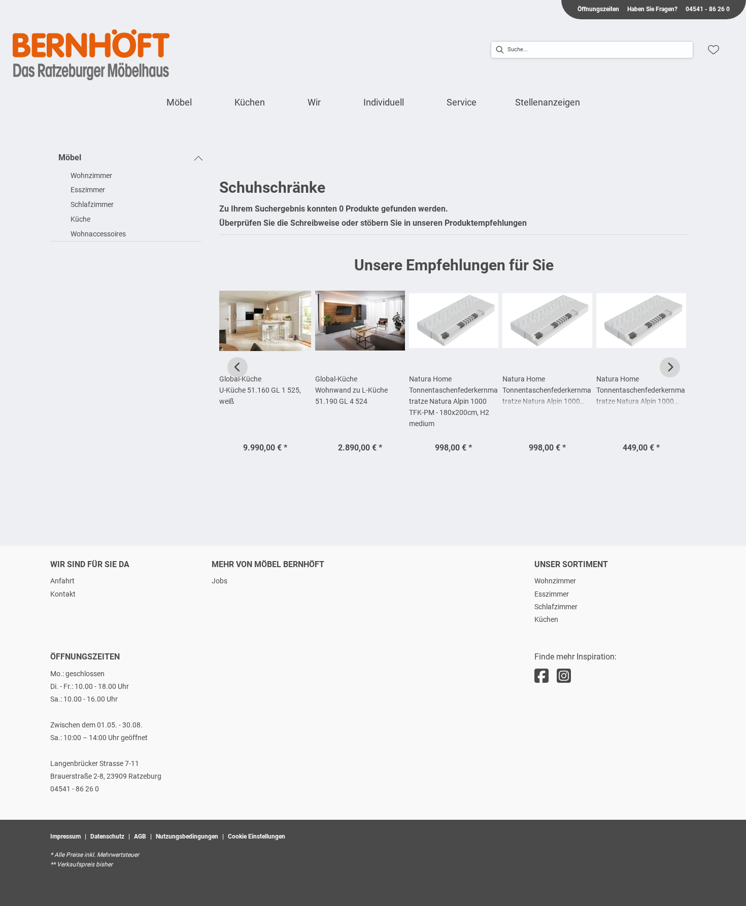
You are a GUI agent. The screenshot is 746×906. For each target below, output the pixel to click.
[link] (179, 102)
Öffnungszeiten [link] (598, 9)
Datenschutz (107, 836)
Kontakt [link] (63, 594)
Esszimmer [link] (551, 594)
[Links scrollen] (237, 367)
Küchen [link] (546, 619)
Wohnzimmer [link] (555, 581)
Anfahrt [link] (62, 581)
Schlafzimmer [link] (556, 607)
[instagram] (564, 676)
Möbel (69, 157)
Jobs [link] (219, 581)
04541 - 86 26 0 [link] (708, 9)
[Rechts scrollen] (670, 367)
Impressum (65, 836)
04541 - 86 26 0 (74, 789)
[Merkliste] (713, 50)
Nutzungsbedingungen (187, 836)
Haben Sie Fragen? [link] (652, 9)
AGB (140, 836)
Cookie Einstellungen (256, 836)
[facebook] (541, 676)
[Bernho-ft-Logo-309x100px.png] (91, 54)
